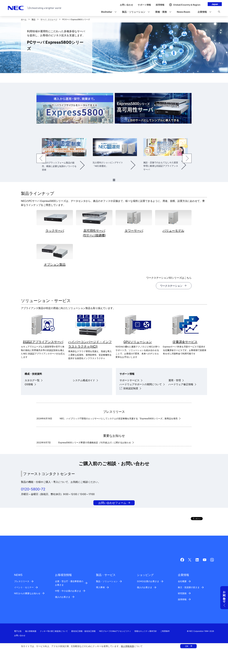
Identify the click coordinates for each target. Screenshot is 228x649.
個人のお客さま (62, 597)
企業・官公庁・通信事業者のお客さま (69, 583)
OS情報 (29, 384)
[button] (107, 12)
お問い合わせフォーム (112, 502)
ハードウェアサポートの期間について (141, 384)
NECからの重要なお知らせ (27, 593)
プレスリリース (21, 581)
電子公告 (18, 631)
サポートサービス (129, 380)
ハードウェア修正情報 (180, 384)
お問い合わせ (19, 635)
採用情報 (182, 599)
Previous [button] (41, 158)
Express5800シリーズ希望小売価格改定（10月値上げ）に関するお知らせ (94, 442)
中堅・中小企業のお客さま (68, 591)
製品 (33, 19)
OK (186, 646)
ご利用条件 (165, 631)
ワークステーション (171, 285)
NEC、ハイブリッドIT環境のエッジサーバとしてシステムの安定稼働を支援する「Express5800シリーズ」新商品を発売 (119, 418)
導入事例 (100, 587)
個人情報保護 (127, 646)
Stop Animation (114, 180)
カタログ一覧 (32, 380)
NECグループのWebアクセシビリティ (115, 631)
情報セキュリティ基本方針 (145, 631)
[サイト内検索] (219, 12)
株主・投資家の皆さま (189, 587)
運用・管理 (174, 380)
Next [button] (187, 158)
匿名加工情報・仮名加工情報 (83, 631)
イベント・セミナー (24, 587)
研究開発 (182, 593)
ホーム (24, 19)
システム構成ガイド (84, 380)
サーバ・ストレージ (48, 19)
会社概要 (182, 581)
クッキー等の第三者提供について (54, 631)
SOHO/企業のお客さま (148, 581)
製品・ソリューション (107, 581)
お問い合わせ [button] (224, 595)
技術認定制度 (130, 388)
